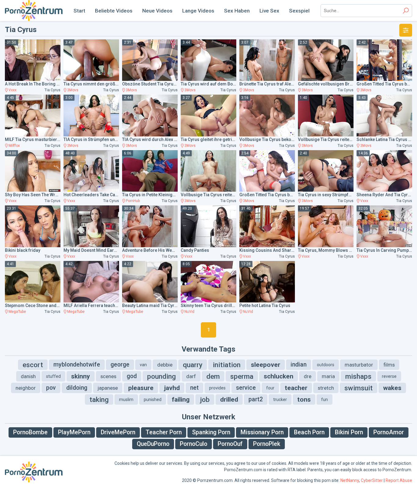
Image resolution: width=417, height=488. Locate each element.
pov (51, 387)
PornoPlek (266, 443)
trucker (280, 399)
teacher (296, 388)
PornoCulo (193, 443)
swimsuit (358, 388)
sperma (241, 376)
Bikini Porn (349, 432)
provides (217, 387)
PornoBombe (30, 432)
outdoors (325, 364)
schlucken (278, 376)
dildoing (76, 387)
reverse (389, 376)
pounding (161, 376)
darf (191, 376)
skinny (80, 376)
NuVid (189, 311)
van (143, 364)
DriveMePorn (118, 432)
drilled (229, 399)
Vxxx (12, 90)
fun (324, 399)
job (205, 399)
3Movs (72, 90)
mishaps (358, 376)
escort (33, 365)
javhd (172, 388)
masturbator (359, 365)
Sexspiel (299, 11)
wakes (392, 388)
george (120, 364)
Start (79, 11)
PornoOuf (230, 443)
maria (328, 376)
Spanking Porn (211, 432)
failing (181, 399)
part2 (255, 399)
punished (152, 399)
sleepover (265, 364)
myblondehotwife (76, 364)
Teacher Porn (164, 432)
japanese (108, 388)
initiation (227, 365)
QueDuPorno (153, 443)
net (194, 387)
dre (307, 376)
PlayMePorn (74, 432)
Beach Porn (309, 432)
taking (99, 399)
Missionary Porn (262, 432)
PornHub (133, 201)
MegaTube (17, 311)
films (389, 365)
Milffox (14, 145)
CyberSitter (372, 480)
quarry (192, 365)
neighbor (26, 388)
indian (298, 364)
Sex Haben (237, 11)
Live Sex (269, 11)
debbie (164, 365)
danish (28, 376)
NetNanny (349, 480)
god (132, 376)
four (270, 387)
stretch (326, 388)
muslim (126, 399)
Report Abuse (399, 480)
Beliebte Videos (113, 11)
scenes (108, 376)
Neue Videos (157, 11)
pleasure (141, 388)
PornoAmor (388, 432)
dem (213, 376)
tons (304, 399)
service (246, 387)
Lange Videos (198, 11)
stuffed (53, 376)
